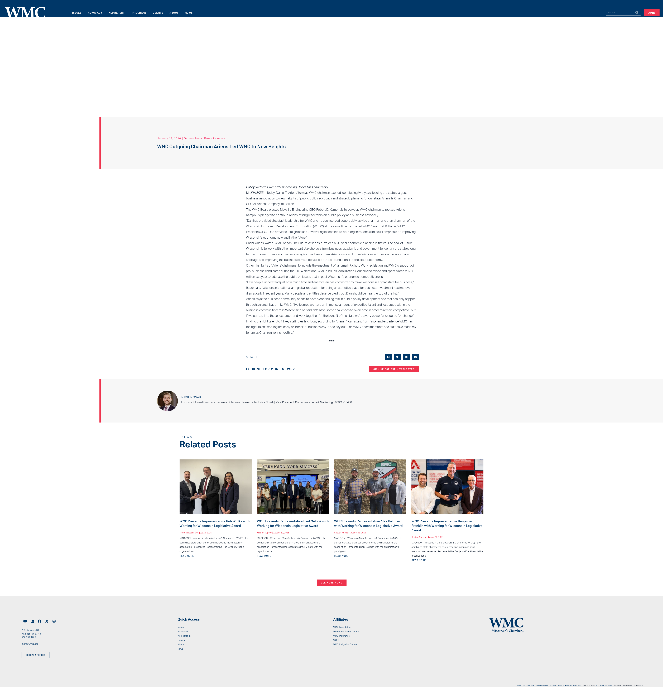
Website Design (589, 685)
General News (193, 138)
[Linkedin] (32, 621)
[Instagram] (54, 621)
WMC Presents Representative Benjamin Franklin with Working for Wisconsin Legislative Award (447, 525)
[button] (388, 357)
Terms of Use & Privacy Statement (628, 685)
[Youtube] (25, 621)
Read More (187, 555)
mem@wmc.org (30, 643)
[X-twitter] (46, 621)
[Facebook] (39, 621)
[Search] (637, 12)
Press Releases (214, 138)
